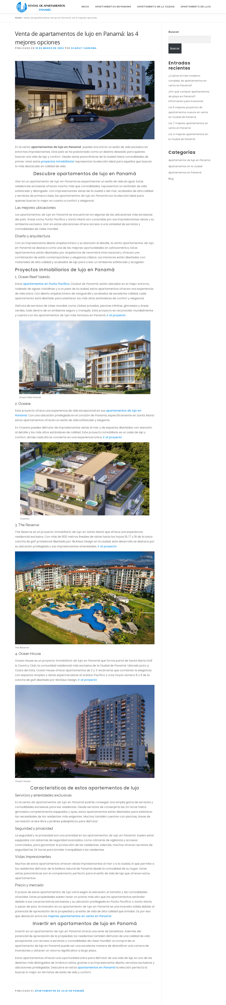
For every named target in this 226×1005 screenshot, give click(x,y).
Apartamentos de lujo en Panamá (59, 990)
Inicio (85, 6)
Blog (171, 178)
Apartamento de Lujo (196, 6)
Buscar (173, 32)
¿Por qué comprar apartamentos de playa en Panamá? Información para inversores (188, 96)
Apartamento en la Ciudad (156, 6)
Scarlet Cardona (84, 48)
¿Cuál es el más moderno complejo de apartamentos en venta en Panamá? (187, 80)
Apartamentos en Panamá (113, 6)
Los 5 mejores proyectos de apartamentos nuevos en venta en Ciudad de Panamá (188, 112)
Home (18, 17)
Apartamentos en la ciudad (185, 166)
